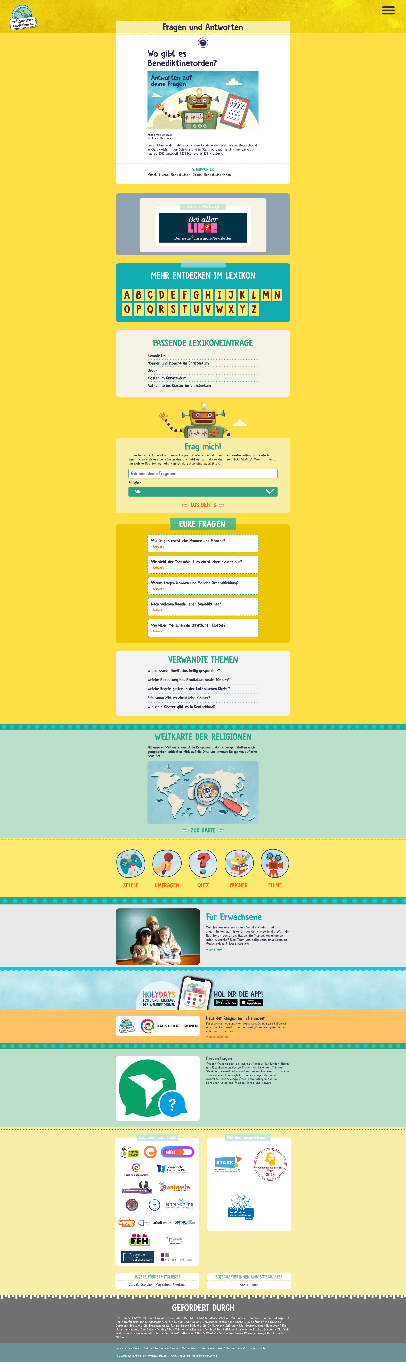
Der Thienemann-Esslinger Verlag (191, 1329)
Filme (275, 885)
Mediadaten (189, 1348)
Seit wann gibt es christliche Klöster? (178, 697)
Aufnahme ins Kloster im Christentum (179, 385)
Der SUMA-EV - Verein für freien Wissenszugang (230, 1333)
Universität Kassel (215, 1321)
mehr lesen (216, 949)
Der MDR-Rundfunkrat (179, 1333)
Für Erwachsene (212, 1348)
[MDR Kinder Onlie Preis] (241, 1207)
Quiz (203, 885)
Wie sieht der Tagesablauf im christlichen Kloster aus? (196, 561)
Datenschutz (141, 1348)
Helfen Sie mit (235, 1348)
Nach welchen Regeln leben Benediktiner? (186, 603)
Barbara (165, 138)
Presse (173, 1348)
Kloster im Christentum (167, 377)
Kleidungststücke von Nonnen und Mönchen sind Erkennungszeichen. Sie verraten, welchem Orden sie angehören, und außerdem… (157, 588)
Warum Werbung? (203, 206)
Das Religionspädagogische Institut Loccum (245, 1329)
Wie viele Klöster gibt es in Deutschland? (181, 706)
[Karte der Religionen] (203, 792)
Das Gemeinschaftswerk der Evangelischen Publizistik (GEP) (156, 1318)
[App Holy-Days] (203, 990)
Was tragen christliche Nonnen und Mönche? (188, 540)
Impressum (123, 1348)
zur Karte (203, 830)
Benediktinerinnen (217, 175)
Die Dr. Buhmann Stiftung (219, 1325)
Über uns (159, 1348)
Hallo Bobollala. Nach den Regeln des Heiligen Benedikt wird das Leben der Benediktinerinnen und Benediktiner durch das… (157, 610)
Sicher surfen (258, 1348)
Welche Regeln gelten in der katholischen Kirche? (188, 688)
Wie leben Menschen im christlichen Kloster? (188, 625)
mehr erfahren (218, 1037)
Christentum (203, 42)
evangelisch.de (157, 1355)
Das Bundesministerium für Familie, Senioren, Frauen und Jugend (243, 1318)
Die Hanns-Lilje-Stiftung (246, 1321)
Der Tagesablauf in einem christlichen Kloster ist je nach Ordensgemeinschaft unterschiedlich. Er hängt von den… (157, 567)
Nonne (164, 175)
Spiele (131, 885)
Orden (197, 175)
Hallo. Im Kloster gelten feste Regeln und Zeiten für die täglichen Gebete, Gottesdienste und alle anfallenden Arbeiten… (157, 631)
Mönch (152, 175)
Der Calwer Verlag (153, 1329)
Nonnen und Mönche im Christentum (178, 363)
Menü (388, 10)
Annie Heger (249, 1285)
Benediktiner (180, 175)
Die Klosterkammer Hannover (259, 1325)
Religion (134, 482)
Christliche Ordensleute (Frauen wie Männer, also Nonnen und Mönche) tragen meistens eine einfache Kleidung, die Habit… (157, 546)
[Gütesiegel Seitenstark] (227, 1164)
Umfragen (167, 885)
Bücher (239, 885)
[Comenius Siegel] (270, 1164)
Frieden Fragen (219, 1058)
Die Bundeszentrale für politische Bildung (171, 1325)
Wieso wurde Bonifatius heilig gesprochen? (183, 670)
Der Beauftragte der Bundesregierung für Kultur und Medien (158, 1321)
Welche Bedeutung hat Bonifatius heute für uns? (188, 679)
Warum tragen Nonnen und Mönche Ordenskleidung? (195, 582)
